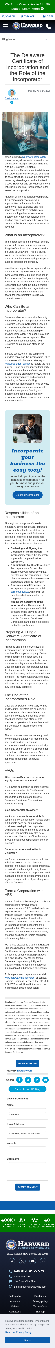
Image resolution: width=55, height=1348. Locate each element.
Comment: (13, 1159)
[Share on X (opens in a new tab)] (28, 1080)
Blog (34, 1205)
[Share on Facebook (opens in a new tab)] (19, 1080)
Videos (21, 1205)
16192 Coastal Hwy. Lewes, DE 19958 (27, 1253)
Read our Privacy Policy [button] (18, 1332)
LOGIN (49, 16)
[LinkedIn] (43, 1261)
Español (29, 16)
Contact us (15, 1311)
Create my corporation (28, 495)
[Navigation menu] (4, 25)
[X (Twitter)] (22, 1261)
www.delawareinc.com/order (20, 977)
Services (48, 1205)
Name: (10, 1105)
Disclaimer (40, 1296)
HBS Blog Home (27, 1063)
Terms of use (40, 1306)
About (7, 1205)
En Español (15, 1296)
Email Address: (15, 1124)
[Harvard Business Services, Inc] (27, 26)
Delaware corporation (34, 157)
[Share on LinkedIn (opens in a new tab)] (37, 1080)
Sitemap (40, 1311)
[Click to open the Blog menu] (46, 40)
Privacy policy (40, 1301)
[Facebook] (12, 1261)
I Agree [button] (27, 1340)
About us (15, 1301)
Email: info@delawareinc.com (30, 1286)
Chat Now (30, 1281)
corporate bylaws (20, 591)
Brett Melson (24, 1070)
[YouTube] (32, 1261)
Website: (12, 1143)
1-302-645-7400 (22, 1276)
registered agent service (18, 363)
